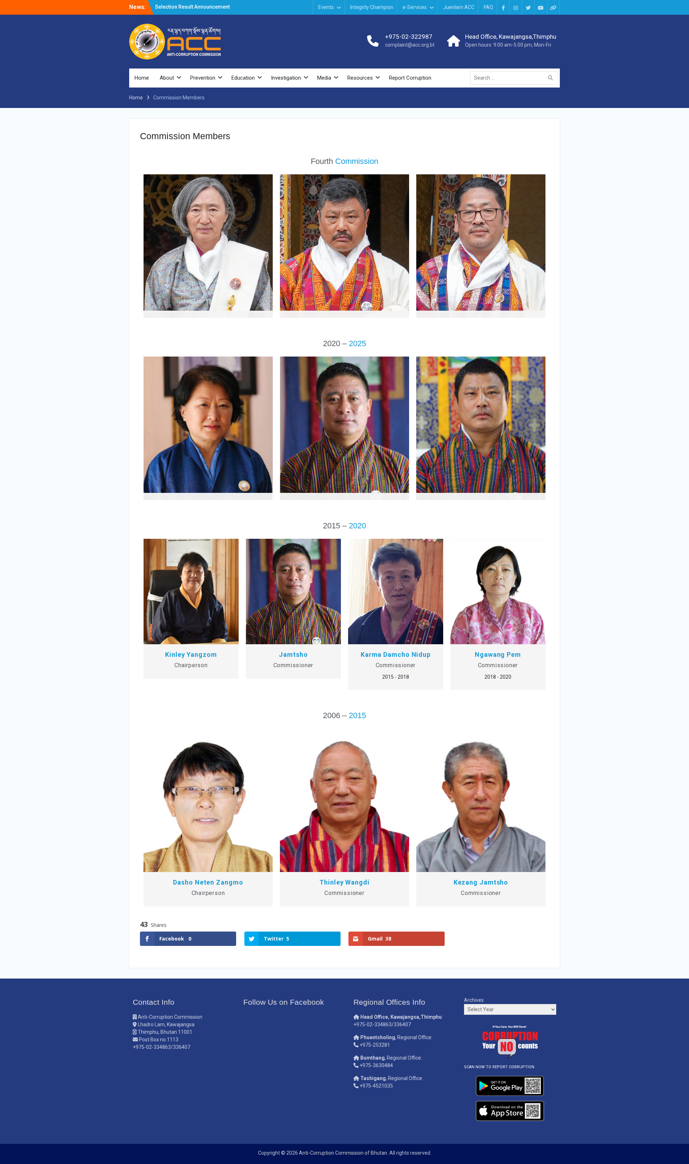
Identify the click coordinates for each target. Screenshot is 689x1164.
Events (326, 7)
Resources (360, 78)
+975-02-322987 (408, 36)
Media (324, 78)
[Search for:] (516, 78)
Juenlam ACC (458, 7)
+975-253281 (375, 1045)
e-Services (415, 7)
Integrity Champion (371, 7)
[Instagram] (515, 7)
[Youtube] (540, 7)
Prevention (202, 78)
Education (243, 78)
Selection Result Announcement (192, 7)
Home (142, 78)
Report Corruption (410, 78)
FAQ (488, 7)
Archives (474, 1000)
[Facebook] (503, 7)
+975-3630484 (376, 1065)
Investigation (286, 78)
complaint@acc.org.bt (410, 45)
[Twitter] (528, 7)
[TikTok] (553, 7)
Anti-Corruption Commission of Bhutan (343, 1153)
